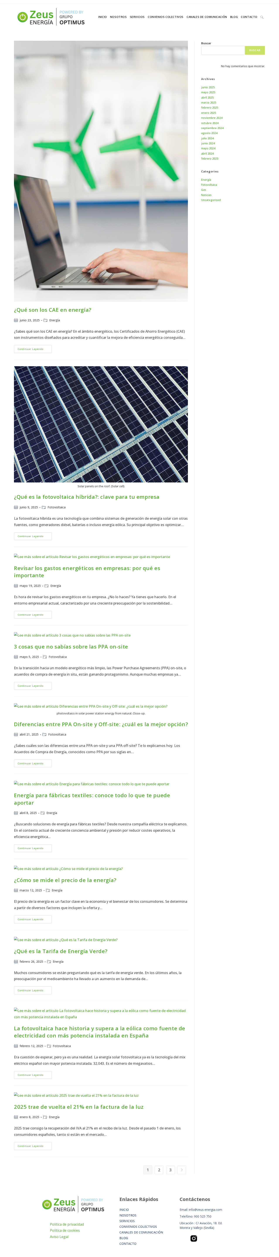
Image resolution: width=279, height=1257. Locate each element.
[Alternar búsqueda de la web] (262, 17)
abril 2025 (207, 97)
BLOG (123, 1238)
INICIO (124, 1210)
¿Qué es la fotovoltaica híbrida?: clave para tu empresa (87, 496)
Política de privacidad (67, 1224)
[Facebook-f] (183, 1238)
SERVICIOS (127, 1221)
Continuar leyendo (35, 348)
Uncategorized (211, 200)
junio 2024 (208, 143)
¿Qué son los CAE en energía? (52, 309)
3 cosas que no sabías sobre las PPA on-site (71, 646)
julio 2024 (207, 138)
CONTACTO (127, 1244)
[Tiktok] (226, 1238)
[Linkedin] (204, 1238)
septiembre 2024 (212, 128)
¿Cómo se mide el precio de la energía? (65, 880)
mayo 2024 (208, 148)
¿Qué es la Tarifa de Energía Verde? (60, 951)
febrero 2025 (209, 107)
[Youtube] (215, 1238)
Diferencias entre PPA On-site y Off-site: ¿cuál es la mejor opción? (101, 724)
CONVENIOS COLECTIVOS (138, 1227)
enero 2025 (208, 113)
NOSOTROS (127, 1215)
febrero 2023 (209, 158)
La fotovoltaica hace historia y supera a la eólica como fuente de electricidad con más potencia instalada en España (99, 1032)
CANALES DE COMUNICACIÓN (141, 1232)
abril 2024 (207, 153)
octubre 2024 (209, 123)
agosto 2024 (209, 133)
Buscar (206, 43)
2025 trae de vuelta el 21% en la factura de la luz (79, 1106)
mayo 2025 (208, 92)
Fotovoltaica (57, 507)
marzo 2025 (208, 102)
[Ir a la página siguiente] (181, 1169)
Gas (203, 190)
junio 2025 (208, 87)
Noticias (206, 195)
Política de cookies (65, 1230)
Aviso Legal (59, 1236)
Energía (54, 320)
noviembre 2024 (211, 118)
